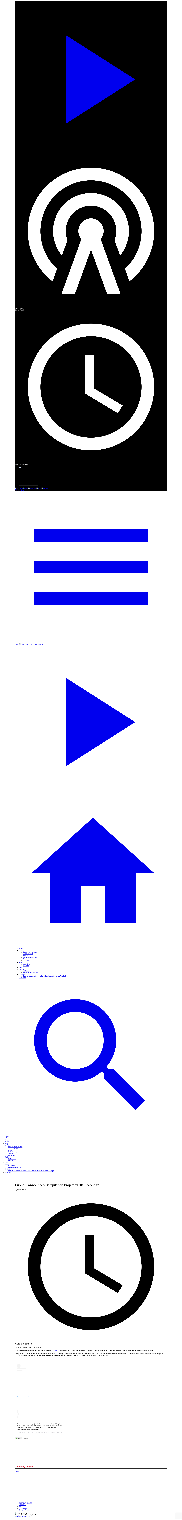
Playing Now (19, 490)
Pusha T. (55, 1350)
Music (21, 962)
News (21, 948)
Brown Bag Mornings (30, 952)
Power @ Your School (30, 972)
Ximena (25, 959)
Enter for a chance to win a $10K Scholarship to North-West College (45, 976)
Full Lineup (26, 960)
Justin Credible (28, 954)
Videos (21, 967)
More (17, 1471)
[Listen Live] (91, 78)
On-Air (21, 950)
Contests (22, 974)
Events (21, 969)
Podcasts (26, 966)
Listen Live (26, 964)
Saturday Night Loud (30, 957)
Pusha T (32, 1432)
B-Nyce (25, 955)
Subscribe (22, 978)
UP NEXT (26, 971)
